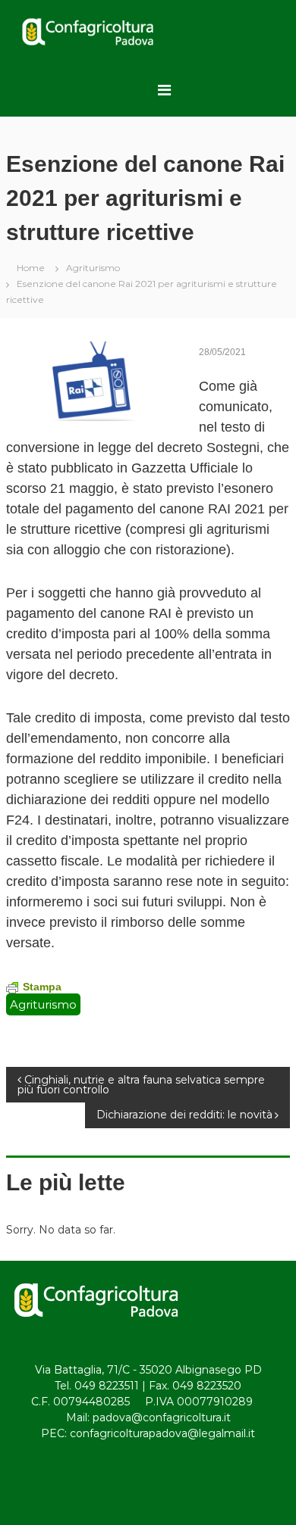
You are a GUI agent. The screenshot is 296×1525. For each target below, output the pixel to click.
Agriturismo (93, 267)
